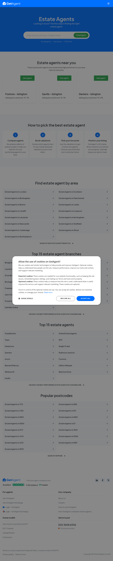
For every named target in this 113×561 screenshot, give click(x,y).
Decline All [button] (65, 298)
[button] (25, 298)
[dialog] (56, 280)
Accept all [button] (85, 298)
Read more (48, 292)
